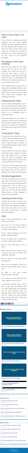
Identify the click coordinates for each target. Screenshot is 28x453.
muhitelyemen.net (14, 449)
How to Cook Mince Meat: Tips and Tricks (9, 404)
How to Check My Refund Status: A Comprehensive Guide (13, 416)
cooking (24, 42)
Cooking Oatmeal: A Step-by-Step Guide (9, 400)
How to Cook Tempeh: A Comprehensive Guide (13, 343)
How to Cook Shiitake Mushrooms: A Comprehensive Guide (10, 384)
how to (24, 51)
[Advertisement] (14, 17)
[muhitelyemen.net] (14, 3)
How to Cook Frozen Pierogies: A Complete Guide (11, 412)
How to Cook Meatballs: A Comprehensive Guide (13, 326)
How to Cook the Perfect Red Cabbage (11, 378)
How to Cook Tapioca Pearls (8, 389)
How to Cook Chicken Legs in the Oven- (11, 360)
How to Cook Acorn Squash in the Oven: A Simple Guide (12, 408)
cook (3, 53)
